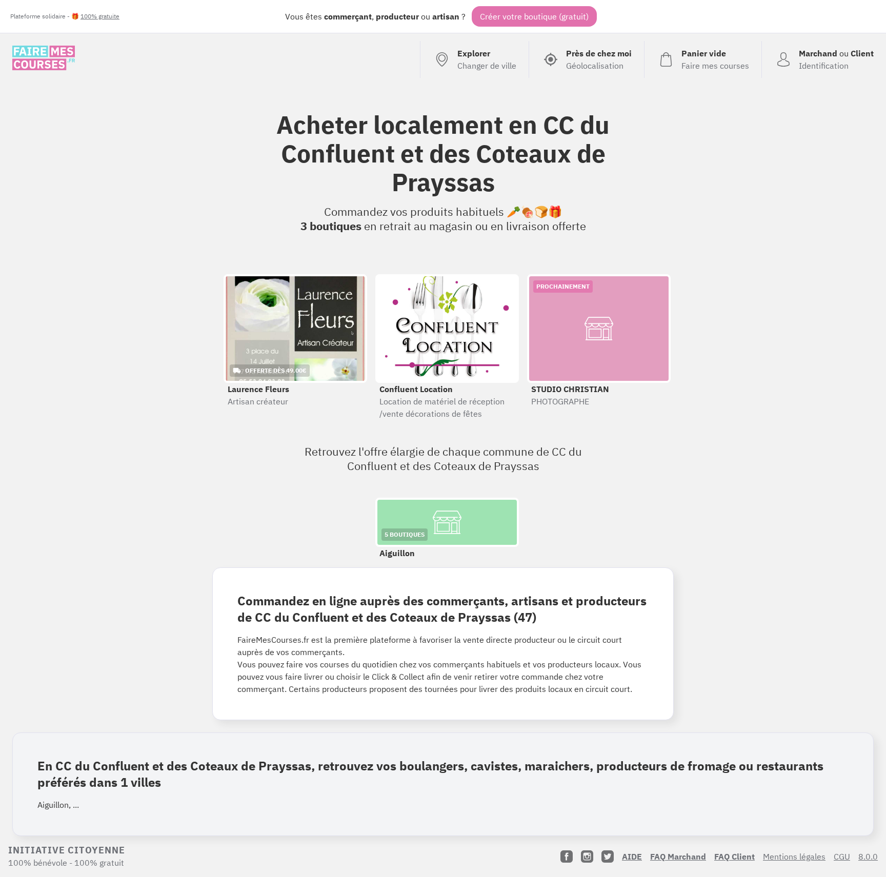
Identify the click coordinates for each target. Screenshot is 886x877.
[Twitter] (607, 856)
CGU (842, 856)
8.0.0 (868, 856)
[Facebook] (566, 856)
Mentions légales (794, 856)
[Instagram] (587, 856)
